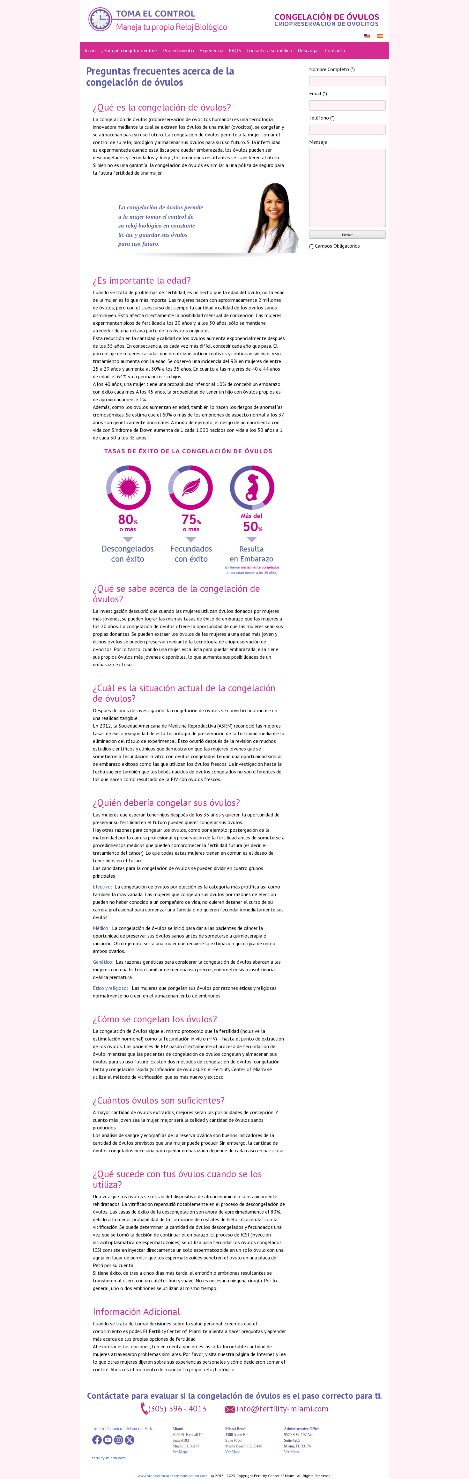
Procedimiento (178, 50)
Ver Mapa (180, 1452)
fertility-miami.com (109, 1457)
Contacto (335, 50)
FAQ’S (235, 50)
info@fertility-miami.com (283, 1408)
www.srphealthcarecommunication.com (173, 1475)
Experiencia (211, 50)
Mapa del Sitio (140, 1428)
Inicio (90, 50)
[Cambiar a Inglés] (367, 35)
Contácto (115, 1428)
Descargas (309, 50)
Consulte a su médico (269, 50)
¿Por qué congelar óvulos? (129, 50)
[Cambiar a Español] (380, 35)
